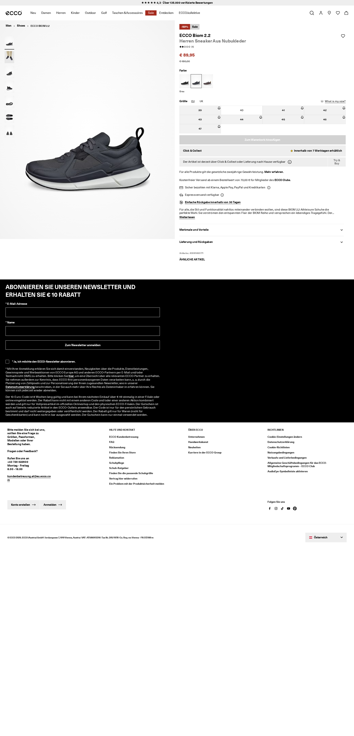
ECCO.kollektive (189, 13)
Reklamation (116, 455)
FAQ (111, 439)
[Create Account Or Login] (321, 13)
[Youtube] (288, 507)
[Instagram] (276, 507)
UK (201, 101)
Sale (151, 13)
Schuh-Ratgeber (119, 465)
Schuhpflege (116, 460)
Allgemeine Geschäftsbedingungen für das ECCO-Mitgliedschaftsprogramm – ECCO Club (297, 462)
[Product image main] (9, 72)
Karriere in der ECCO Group (204, 450)
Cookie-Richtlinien (279, 444)
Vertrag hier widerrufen (123, 475)
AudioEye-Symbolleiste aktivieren (288, 468)
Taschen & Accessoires (127, 13)
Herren (61, 13)
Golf (104, 13)
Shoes (21, 25)
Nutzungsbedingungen (281, 450)
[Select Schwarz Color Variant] (184, 81)
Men (8, 25)
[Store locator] (329, 13)
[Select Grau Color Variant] (196, 81)
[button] (262, 150)
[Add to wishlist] (343, 36)
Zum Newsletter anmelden (82, 346)
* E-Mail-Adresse (16, 304)
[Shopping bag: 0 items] (346, 13)
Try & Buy (337, 162)
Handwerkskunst (198, 439)
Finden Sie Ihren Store (122, 450)
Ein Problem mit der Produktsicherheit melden (136, 481)
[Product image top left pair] (9, 117)
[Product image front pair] (9, 131)
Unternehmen (196, 434)
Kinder (75, 13)
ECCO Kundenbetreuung (123, 434)
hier (40, 377)
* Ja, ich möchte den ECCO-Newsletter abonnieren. (44, 362)
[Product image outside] (9, 42)
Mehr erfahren (269, 172)
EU (193, 101)
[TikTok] (282, 507)
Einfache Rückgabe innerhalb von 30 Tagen (213, 203)
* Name (10, 323)
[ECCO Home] (14, 13)
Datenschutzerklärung (103, 384)
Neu (33, 13)
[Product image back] (9, 87)
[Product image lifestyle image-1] (9, 57)
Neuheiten (194, 444)
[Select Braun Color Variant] (207, 81)
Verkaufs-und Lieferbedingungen (287, 455)
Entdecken (166, 13)
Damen (46, 13)
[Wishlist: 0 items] (338, 13)
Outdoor (90, 13)
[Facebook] (270, 507)
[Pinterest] (295, 507)
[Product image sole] (9, 102)
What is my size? (335, 101)
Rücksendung (117, 444)
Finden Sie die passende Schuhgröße (131, 470)
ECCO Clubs (278, 180)
